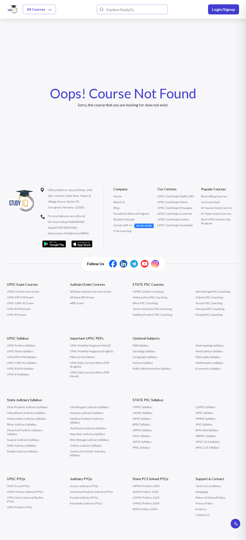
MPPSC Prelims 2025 (146, 486)
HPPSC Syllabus (142, 430)
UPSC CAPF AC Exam (20, 303)
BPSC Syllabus (141, 424)
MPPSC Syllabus (206, 418)
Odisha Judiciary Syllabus (86, 445)
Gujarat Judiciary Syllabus (23, 440)
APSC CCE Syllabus (207, 447)
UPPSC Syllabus (142, 407)
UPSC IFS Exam (16, 314)
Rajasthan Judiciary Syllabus (87, 434)
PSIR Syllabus (141, 345)
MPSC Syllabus (142, 418)
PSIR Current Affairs (82, 357)
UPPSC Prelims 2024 (146, 503)
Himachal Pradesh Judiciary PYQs (91, 492)
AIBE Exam (77, 303)
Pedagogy (202, 492)
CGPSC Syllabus (205, 407)
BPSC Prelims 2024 (145, 509)
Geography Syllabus (145, 357)
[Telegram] (134, 264)
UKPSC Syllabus (143, 413)
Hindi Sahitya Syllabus (209, 351)
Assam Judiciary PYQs (84, 486)
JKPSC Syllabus (142, 442)
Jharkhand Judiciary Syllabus (88, 428)
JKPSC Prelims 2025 (146, 492)
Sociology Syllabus (144, 351)
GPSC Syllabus (142, 436)
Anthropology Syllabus (210, 345)
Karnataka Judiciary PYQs (86, 503)
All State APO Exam (82, 297)
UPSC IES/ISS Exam (19, 309)
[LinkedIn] (123, 264)
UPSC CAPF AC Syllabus (22, 363)
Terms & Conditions (208, 486)
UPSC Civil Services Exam (23, 291)
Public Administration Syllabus (152, 368)
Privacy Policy (204, 503)
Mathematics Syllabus (209, 363)
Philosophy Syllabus (208, 357)
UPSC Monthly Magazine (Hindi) (90, 345)
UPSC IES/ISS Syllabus (20, 368)
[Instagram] (155, 264)
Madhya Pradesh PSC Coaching (152, 314)
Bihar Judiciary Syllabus (22, 424)
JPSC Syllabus (204, 424)
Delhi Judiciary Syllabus (22, 445)
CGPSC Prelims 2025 (146, 497)
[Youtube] (144, 264)
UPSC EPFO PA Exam (20, 297)
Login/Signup (223, 9)
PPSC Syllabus (141, 447)
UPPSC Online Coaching (148, 291)
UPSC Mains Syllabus (20, 351)
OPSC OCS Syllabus (208, 442)
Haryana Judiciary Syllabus (87, 413)
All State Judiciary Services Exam (90, 291)
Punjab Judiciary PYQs (84, 497)
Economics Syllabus (208, 368)
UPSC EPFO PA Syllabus (22, 357)
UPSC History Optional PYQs (25, 492)
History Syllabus (143, 363)
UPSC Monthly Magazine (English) (91, 351)
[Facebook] (113, 264)
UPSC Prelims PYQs (19, 507)
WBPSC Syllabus (206, 436)
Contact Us (203, 515)
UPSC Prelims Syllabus (21, 345)
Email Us (201, 509)
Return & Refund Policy (210, 497)
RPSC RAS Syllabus (207, 430)
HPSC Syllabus (205, 413)
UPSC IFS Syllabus (18, 374)
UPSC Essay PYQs (18, 486)
